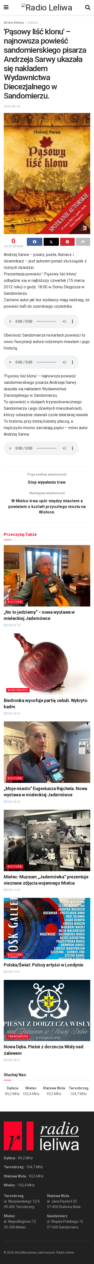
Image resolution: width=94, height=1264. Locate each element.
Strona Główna (14, 22)
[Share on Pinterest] (67, 242)
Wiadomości (18, 690)
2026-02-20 (13, 801)
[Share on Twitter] (51, 242)
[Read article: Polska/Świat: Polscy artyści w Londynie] (47, 928)
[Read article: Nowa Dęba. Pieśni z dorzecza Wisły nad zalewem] (47, 1010)
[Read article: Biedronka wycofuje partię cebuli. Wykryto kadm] (47, 664)
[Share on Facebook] (34, 242)
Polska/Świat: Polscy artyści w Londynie (43, 964)
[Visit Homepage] (47, 7)
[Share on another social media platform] (83, 242)
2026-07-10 (13, 625)
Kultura (33, 22)
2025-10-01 (13, 971)
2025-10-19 (13, 890)
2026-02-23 (13, 713)
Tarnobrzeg (18, 1036)
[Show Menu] (6, 7)
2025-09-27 (13, 1060)
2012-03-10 (12, 106)
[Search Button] (87, 7)
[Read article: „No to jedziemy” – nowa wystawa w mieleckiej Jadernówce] (47, 576)
